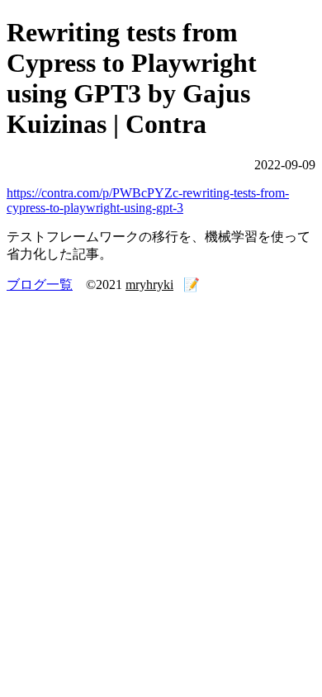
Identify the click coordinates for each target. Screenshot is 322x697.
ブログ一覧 (40, 284)
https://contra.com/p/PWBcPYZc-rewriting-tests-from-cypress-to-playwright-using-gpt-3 (148, 200)
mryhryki (149, 284)
